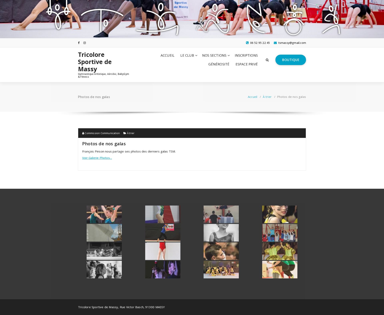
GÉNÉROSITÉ (218, 64)
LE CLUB (187, 55)
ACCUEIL (167, 55)
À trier (267, 97)
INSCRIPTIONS (246, 55)
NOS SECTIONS (214, 55)
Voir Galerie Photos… (97, 158)
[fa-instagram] (84, 43)
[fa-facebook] (79, 43)
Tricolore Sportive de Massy (95, 62)
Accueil (252, 97)
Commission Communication (102, 133)
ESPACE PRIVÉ (247, 64)
